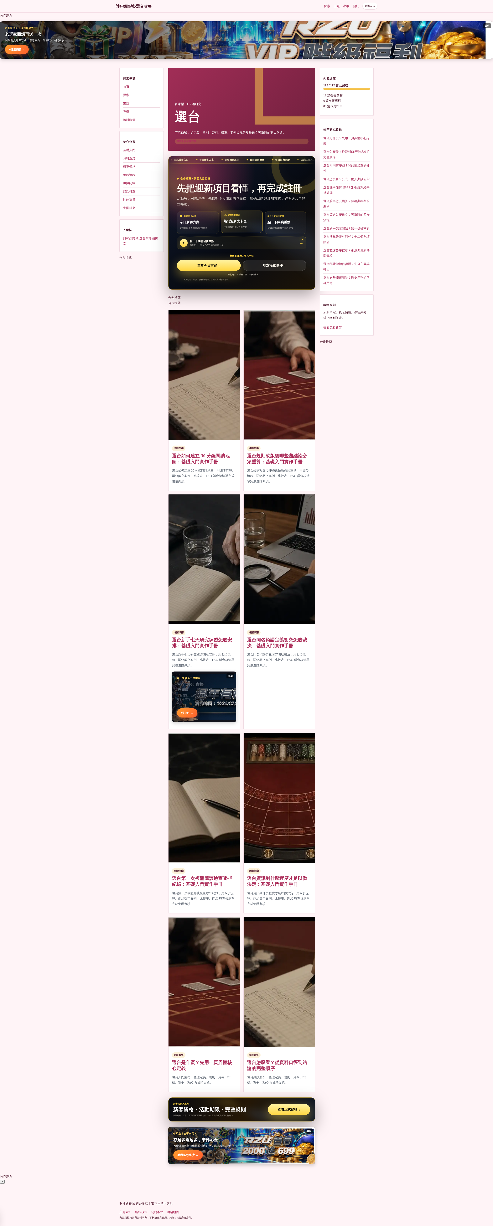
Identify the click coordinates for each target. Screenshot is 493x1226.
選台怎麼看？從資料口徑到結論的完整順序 (346, 154)
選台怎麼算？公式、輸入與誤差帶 (346, 179)
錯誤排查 (129, 191)
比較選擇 (129, 199)
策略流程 (129, 174)
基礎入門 (129, 150)
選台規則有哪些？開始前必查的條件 (346, 168)
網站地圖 (173, 1212)
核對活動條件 (274, 265)
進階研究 (129, 208)
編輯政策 (129, 119)
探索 (327, 6)
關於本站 (157, 1212)
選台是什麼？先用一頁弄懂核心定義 (346, 140)
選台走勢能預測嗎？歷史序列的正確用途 (346, 280)
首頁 (126, 86)
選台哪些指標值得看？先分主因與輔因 (346, 266)
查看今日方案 (208, 265)
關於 (356, 6)
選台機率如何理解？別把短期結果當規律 (346, 190)
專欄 (346, 6)
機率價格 (129, 166)
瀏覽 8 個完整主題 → (188, 141)
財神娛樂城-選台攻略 (134, 6)
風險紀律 (129, 183)
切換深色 (370, 6)
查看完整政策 (332, 327)
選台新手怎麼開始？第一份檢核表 (346, 228)
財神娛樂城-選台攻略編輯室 (140, 241)
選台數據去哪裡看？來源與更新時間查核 (346, 252)
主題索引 (125, 1212)
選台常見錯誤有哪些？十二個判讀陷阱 (346, 239)
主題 (337, 6)
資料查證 (129, 158)
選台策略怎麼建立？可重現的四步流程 (346, 217)
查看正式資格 (289, 1109)
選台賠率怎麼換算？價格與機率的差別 (346, 203)
